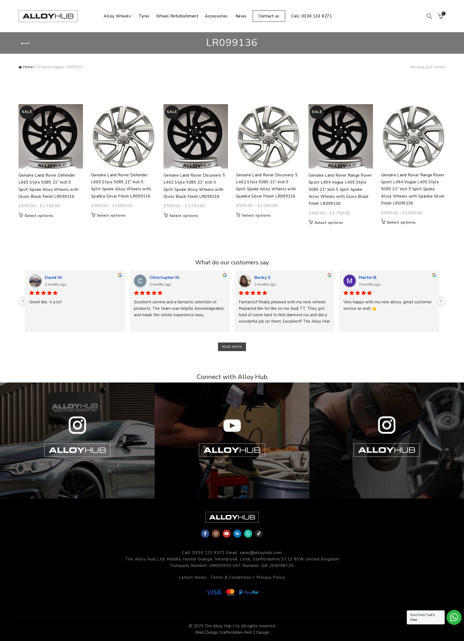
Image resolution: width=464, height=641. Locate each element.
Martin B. (368, 278)
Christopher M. (165, 278)
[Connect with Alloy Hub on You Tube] (232, 440)
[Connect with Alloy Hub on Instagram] (77, 440)
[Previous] (23, 301)
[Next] (440, 301)
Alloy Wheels (117, 16)
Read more (232, 347)
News (241, 16)
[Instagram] (216, 534)
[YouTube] (227, 534)
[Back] (25, 43)
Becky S (262, 278)
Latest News (192, 577)
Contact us (269, 16)
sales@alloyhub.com (261, 552)
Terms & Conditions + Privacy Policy (247, 577)
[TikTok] (259, 534)
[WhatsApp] (248, 534)
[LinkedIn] (237, 534)
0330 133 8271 (209, 552)
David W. (54, 278)
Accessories (216, 16)
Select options (38, 215)
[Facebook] (205, 534)
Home (28, 67)
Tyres (144, 16)
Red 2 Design (256, 632)
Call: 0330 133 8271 (311, 16)
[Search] (429, 16)
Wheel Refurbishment (177, 16)
